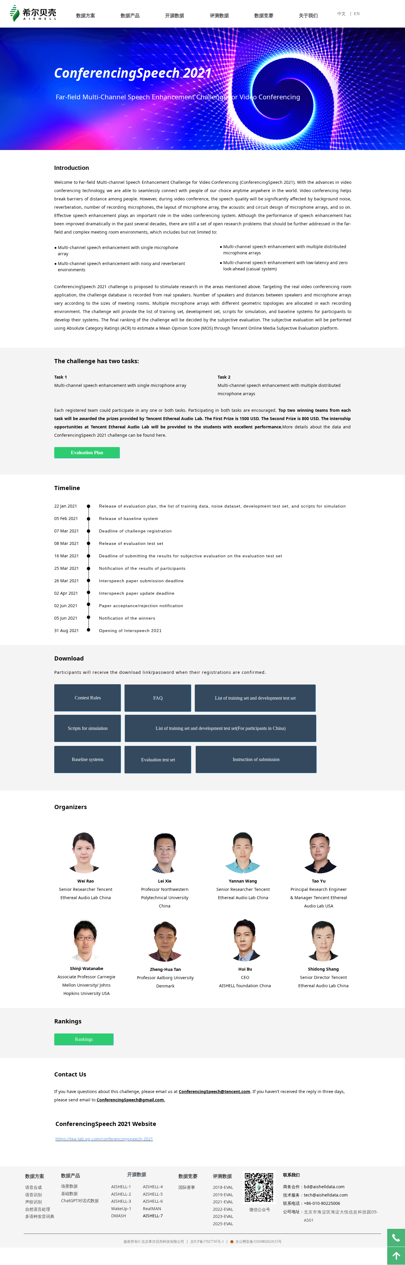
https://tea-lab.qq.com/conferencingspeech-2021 (104, 1139)
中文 (341, 14)
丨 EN (354, 14)
